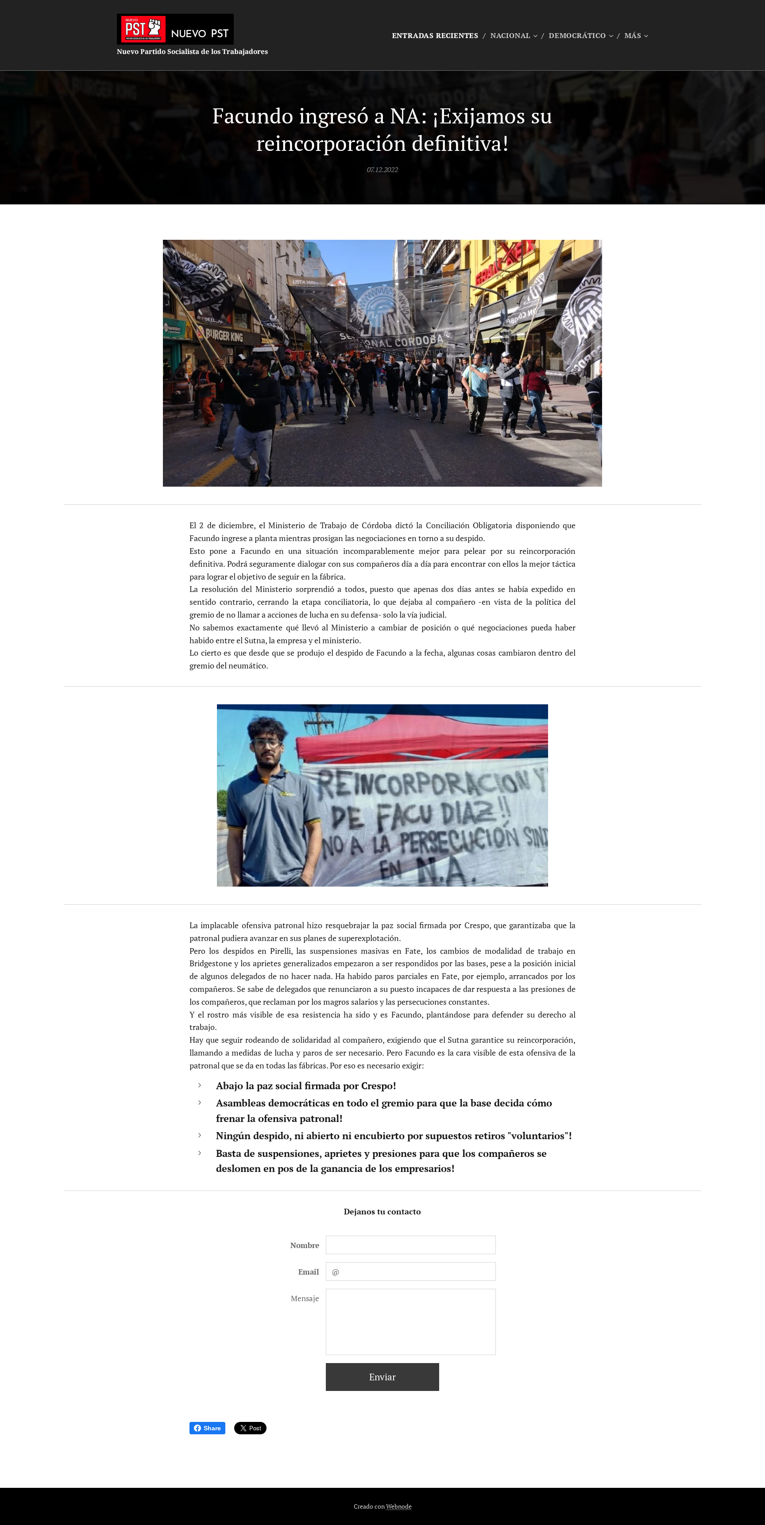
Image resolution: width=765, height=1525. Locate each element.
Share (212, 1428)
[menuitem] (438, 35)
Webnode (399, 1506)
